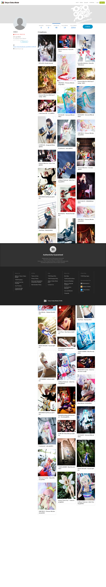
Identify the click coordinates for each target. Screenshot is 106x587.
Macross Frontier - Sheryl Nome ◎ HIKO (47, 478)
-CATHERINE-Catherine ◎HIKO (46, 379)
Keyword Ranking (68, 281)
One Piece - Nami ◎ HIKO (46, 230)
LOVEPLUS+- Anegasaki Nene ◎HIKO (47, 145)
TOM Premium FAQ (53, 278)
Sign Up (102, 2)
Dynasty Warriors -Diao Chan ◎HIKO (47, 164)
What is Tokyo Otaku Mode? (20, 276)
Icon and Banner (68, 290)
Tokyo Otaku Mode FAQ (53, 281)
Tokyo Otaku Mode (10, 2)
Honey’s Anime (87, 286)
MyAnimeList (86, 283)
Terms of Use (34, 276)
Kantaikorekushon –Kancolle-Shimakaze (86, 63)
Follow (87, 26)
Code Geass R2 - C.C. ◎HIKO (46, 113)
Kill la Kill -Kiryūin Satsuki (46, 63)
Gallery (86, 2)
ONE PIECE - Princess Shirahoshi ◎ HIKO (66, 83)
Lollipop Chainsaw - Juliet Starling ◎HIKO (66, 382)
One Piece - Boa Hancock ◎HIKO (66, 332)
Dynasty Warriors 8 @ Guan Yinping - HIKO (47, 95)
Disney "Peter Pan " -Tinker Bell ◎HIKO (66, 501)
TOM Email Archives (69, 278)
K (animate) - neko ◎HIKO (65, 148)
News (81, 2)
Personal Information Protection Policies (36, 281)
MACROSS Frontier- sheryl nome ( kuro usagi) (86, 370)
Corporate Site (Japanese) (19, 289)
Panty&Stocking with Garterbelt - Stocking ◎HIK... (66, 416)
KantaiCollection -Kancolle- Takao (66, 50)
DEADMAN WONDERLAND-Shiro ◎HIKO (66, 349)
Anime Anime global (85, 290)
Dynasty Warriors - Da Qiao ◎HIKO (85, 168)
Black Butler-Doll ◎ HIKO (85, 403)
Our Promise (18, 285)
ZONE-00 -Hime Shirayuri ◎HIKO (66, 434)
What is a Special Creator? (68, 284)
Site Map (66, 276)
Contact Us (51, 284)
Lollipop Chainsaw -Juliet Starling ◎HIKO (66, 180)
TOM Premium (19, 279)
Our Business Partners (67, 287)
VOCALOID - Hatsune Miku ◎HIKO (86, 115)
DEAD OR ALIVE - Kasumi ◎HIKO (47, 346)
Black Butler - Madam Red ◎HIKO (66, 214)
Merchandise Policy (36, 284)
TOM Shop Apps (85, 276)
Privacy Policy (34, 278)
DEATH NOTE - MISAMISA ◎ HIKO (85, 201)
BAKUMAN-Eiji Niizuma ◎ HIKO (46, 197)
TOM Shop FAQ (52, 276)
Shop (77, 2)
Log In (97, 2)
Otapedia (91, 2)
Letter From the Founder (19, 282)
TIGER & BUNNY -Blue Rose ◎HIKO (86, 352)
